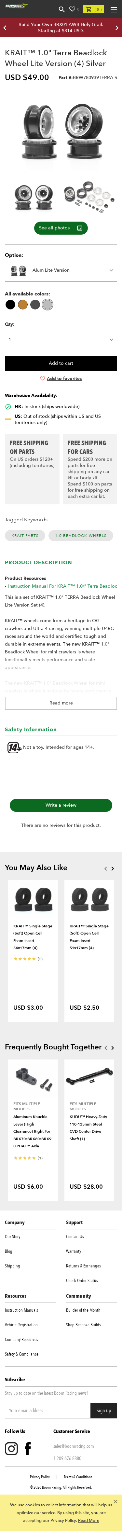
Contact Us (75, 1237)
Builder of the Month (83, 1310)
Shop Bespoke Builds (83, 1325)
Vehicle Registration (21, 1325)
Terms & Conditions (78, 1477)
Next (112, 868)
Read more (61, 703)
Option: (14, 255)
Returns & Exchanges (83, 1266)
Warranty (73, 1251)
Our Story (12, 1237)
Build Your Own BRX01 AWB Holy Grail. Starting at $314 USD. (61, 27)
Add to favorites (64, 379)
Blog (8, 1251)
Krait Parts (25, 535)
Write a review (61, 805)
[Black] (10, 304)
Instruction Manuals (21, 1310)
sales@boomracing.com (73, 1446)
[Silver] (47, 304)
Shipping (12, 1266)
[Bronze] (22, 304)
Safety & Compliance (21, 1354)
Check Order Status (82, 1281)
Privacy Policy (40, 1477)
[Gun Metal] (35, 304)
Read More (88, 1521)
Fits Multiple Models (26, 1106)
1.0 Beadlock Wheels (81, 535)
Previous (105, 868)
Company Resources (21, 1339)
